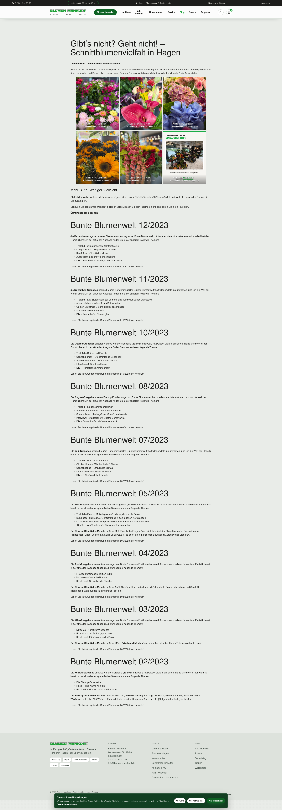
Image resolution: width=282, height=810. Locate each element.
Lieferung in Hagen (216, 3)
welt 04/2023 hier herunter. (130, 596)
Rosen (198, 753)
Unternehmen (156, 12)
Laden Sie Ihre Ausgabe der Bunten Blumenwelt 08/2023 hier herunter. (107, 427)
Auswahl (180, 800)
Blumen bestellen (105, 12)
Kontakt (156, 767)
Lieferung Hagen (160, 748)
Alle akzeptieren (216, 800)
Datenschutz (158, 777)
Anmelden (265, 3)
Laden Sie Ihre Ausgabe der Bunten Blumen (93, 596)
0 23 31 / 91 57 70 (23, 3)
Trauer (198, 763)
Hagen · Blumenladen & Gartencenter (155, 3)
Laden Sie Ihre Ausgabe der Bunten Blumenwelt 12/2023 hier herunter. (107, 266)
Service (171, 12)
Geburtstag (200, 758)
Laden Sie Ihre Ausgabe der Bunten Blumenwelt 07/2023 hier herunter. (107, 481)
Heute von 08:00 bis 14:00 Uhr (83, 3)
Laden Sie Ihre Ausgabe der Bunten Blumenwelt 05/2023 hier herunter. (107, 540)
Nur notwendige (196, 800)
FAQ (163, 767)
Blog (182, 12)
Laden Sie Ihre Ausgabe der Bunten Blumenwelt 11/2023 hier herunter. (107, 320)
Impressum (172, 777)
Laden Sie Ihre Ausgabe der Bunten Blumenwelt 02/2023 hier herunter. (107, 705)
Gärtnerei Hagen (160, 753)
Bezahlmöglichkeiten (162, 763)
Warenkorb (200, 767)
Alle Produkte (202, 748)
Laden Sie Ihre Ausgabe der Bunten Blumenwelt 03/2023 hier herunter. (107, 649)
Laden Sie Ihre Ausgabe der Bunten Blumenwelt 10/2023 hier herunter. (107, 373)
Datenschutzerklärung (67, 804)
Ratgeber (205, 12)
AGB (154, 772)
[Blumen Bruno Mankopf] (69, 744)
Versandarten (159, 758)
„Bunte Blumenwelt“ (144, 236)
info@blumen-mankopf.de (121, 763)
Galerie (192, 12)
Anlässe (126, 12)
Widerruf (162, 772)
